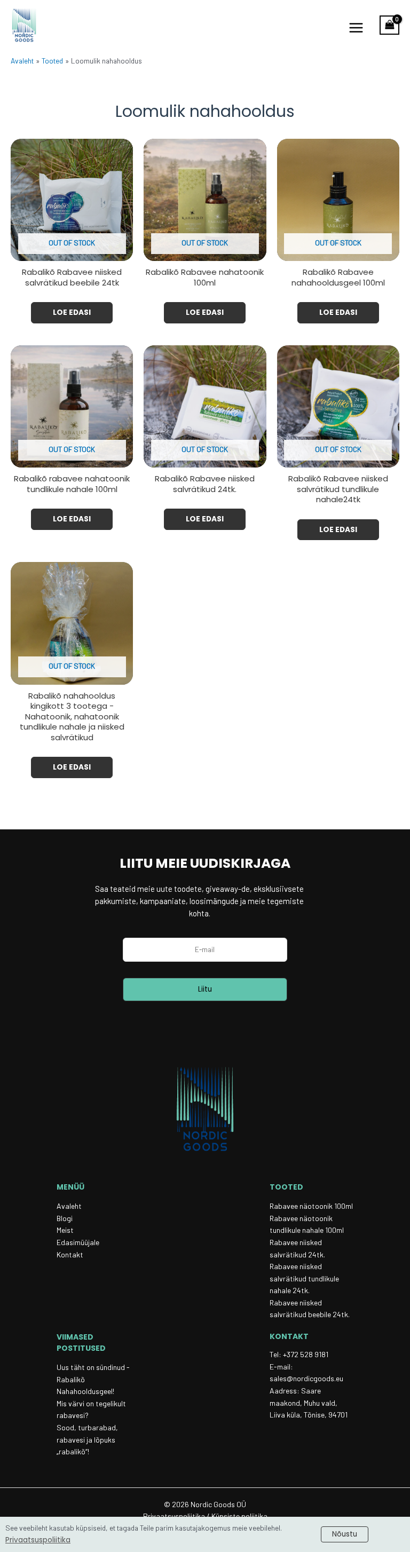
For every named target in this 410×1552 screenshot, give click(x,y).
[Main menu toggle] (356, 28)
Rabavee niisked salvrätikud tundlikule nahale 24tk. (304, 1278)
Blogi (65, 1218)
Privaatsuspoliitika (37, 1540)
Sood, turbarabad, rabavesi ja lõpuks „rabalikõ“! (87, 1439)
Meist (65, 1229)
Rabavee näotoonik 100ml (311, 1205)
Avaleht (69, 1205)
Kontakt (70, 1254)
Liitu (205, 989)
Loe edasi (72, 312)
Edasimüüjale (78, 1242)
